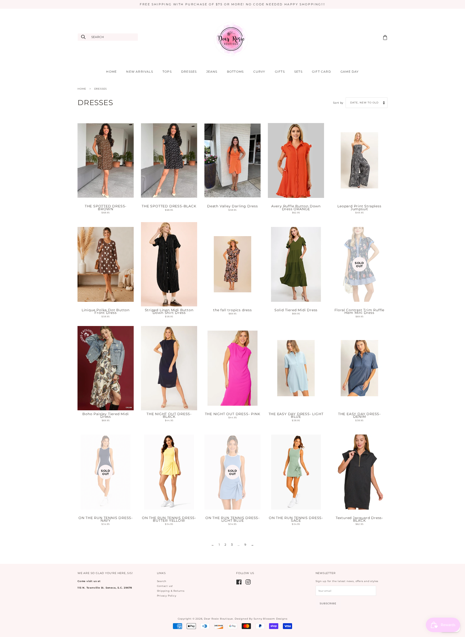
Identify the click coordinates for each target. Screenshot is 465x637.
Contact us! (165, 586)
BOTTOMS (235, 71)
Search (162, 581)
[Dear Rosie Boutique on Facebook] (239, 583)
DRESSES (189, 71)
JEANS (211, 71)
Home (82, 88)
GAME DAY (350, 71)
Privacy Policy (166, 595)
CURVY (259, 71)
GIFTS (280, 71)
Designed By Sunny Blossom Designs (261, 618)
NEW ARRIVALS (139, 71)
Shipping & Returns (171, 590)
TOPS (167, 71)
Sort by (338, 102)
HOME (111, 71)
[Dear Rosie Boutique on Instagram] (248, 583)
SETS (298, 71)
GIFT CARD (321, 71)
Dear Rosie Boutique (218, 618)
